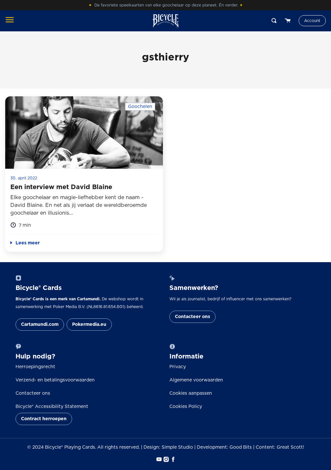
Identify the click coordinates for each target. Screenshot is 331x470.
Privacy (177, 367)
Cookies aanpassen (190, 393)
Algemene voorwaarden (196, 380)
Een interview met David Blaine (61, 187)
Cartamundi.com (40, 324)
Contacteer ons (192, 317)
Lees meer (28, 243)
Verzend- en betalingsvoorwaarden (55, 380)
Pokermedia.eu (89, 324)
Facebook (172, 459)
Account (312, 21)
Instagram (165, 459)
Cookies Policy (185, 406)
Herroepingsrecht (35, 367)
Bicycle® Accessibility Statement (52, 406)
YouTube (158, 459)
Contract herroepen (44, 419)
